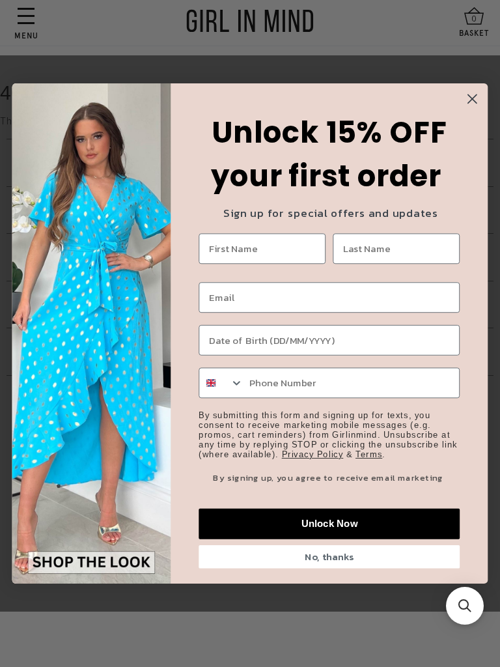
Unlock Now (329, 523)
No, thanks (329, 557)
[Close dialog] (472, 98)
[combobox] (221, 382)
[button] (465, 606)
